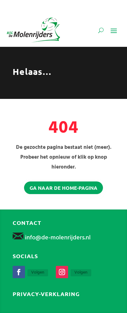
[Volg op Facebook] (19, 272)
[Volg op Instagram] (62, 272)
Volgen (37, 272)
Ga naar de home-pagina (63, 188)
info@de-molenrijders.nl (58, 238)
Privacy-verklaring (46, 293)
